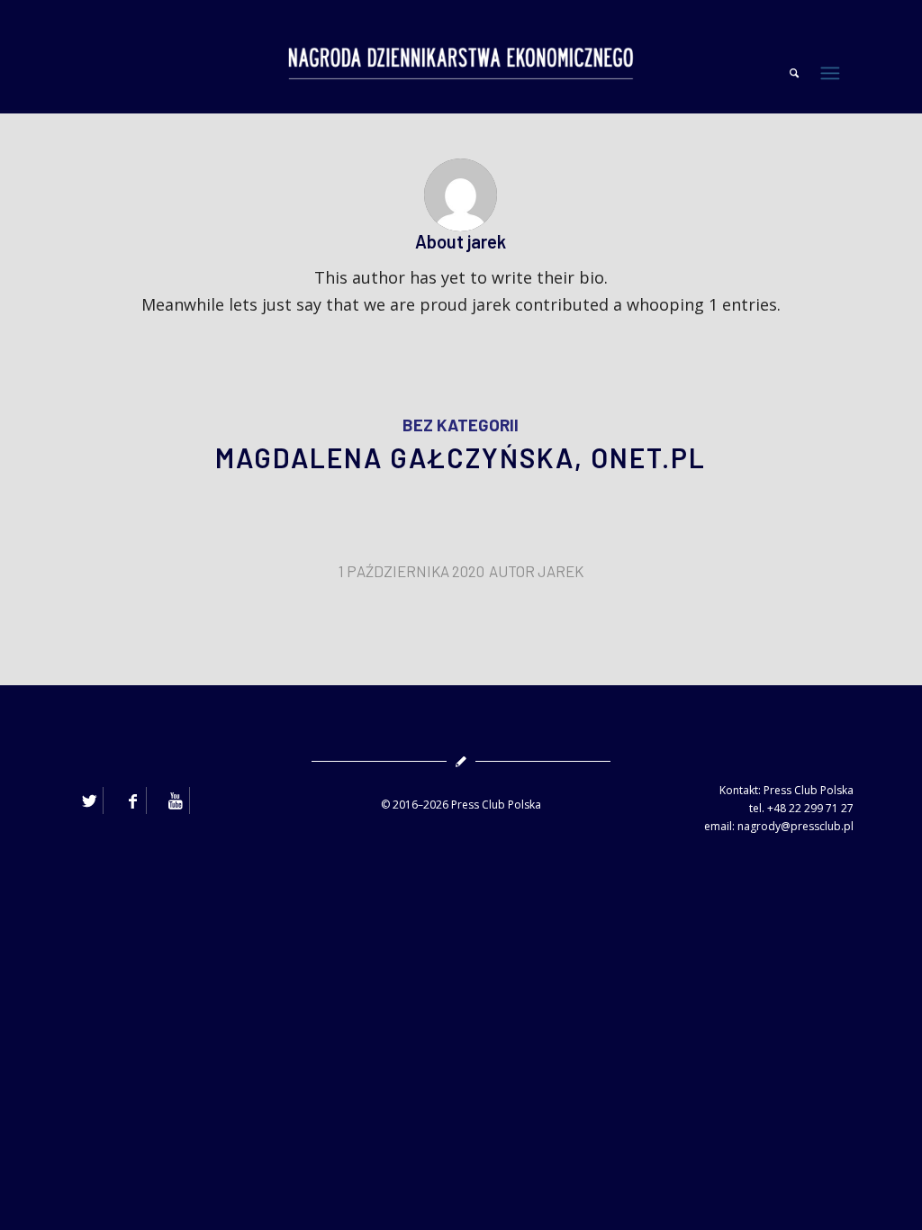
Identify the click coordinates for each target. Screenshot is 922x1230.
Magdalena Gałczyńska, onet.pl (460, 457)
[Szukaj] (785, 72)
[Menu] (837, 73)
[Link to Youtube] (176, 800)
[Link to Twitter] (90, 800)
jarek (560, 571)
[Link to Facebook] (133, 800)
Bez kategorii (460, 424)
